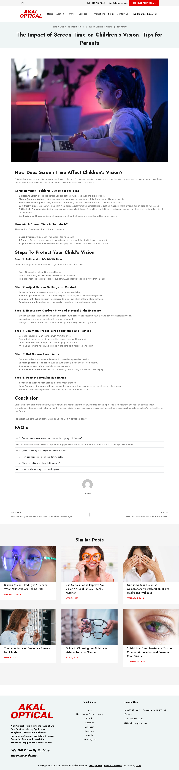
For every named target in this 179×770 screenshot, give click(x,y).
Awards (89, 735)
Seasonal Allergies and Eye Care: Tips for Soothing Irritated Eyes (41, 514)
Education (89, 726)
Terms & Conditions (113, 765)
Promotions (99, 13)
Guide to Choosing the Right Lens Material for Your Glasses (86, 650)
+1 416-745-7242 (135, 718)
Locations (89, 731)
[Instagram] (22, 3)
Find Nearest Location (144, 14)
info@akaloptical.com (137, 723)
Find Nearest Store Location (89, 714)
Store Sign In (89, 739)
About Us (60, 13)
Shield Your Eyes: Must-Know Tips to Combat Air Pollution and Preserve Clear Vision (149, 652)
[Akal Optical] (31, 14)
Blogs (111, 13)
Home (50, 13)
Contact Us (122, 13)
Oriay (138, 765)
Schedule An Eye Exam (144, 3)
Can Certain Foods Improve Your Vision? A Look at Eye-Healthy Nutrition (85, 589)
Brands (72, 13)
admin (88, 493)
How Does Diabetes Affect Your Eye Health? (147, 514)
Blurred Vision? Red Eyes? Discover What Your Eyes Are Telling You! (26, 587)
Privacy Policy (95, 765)
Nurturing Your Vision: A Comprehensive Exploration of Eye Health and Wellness (148, 589)
